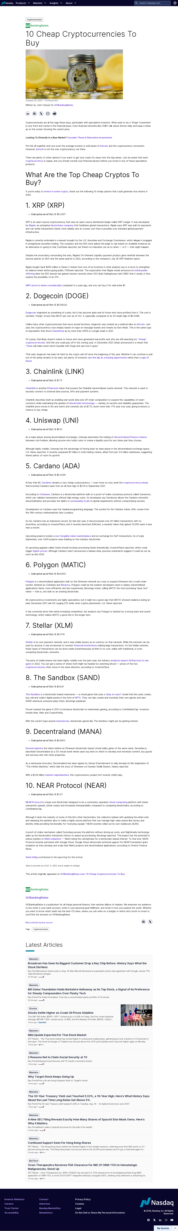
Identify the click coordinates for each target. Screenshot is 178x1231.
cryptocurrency (34, 160)
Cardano (46, 482)
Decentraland (33, 748)
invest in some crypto (56, 191)
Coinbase (44, 494)
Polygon (30, 581)
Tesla (29, 346)
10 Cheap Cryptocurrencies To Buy (105, 874)
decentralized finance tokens (130, 437)
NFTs (78, 697)
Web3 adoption (52, 838)
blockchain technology (82, 403)
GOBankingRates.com (73, 874)
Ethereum (52, 388)
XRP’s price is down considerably (44, 285)
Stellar (29, 642)
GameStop (58, 331)
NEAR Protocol (34, 802)
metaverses (62, 721)
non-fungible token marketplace (73, 536)
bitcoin (104, 145)
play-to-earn (114, 694)
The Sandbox (33, 694)
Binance (65, 584)
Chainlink (31, 388)
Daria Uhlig (31, 857)
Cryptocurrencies (34, 20)
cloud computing (118, 802)
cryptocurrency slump (135, 482)
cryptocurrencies (35, 667)
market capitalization (57, 775)
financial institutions (85, 645)
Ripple (32, 225)
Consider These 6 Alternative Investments (89, 137)
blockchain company (62, 225)
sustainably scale (80, 501)
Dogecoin (31, 312)
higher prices (40, 551)
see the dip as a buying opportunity (107, 357)
